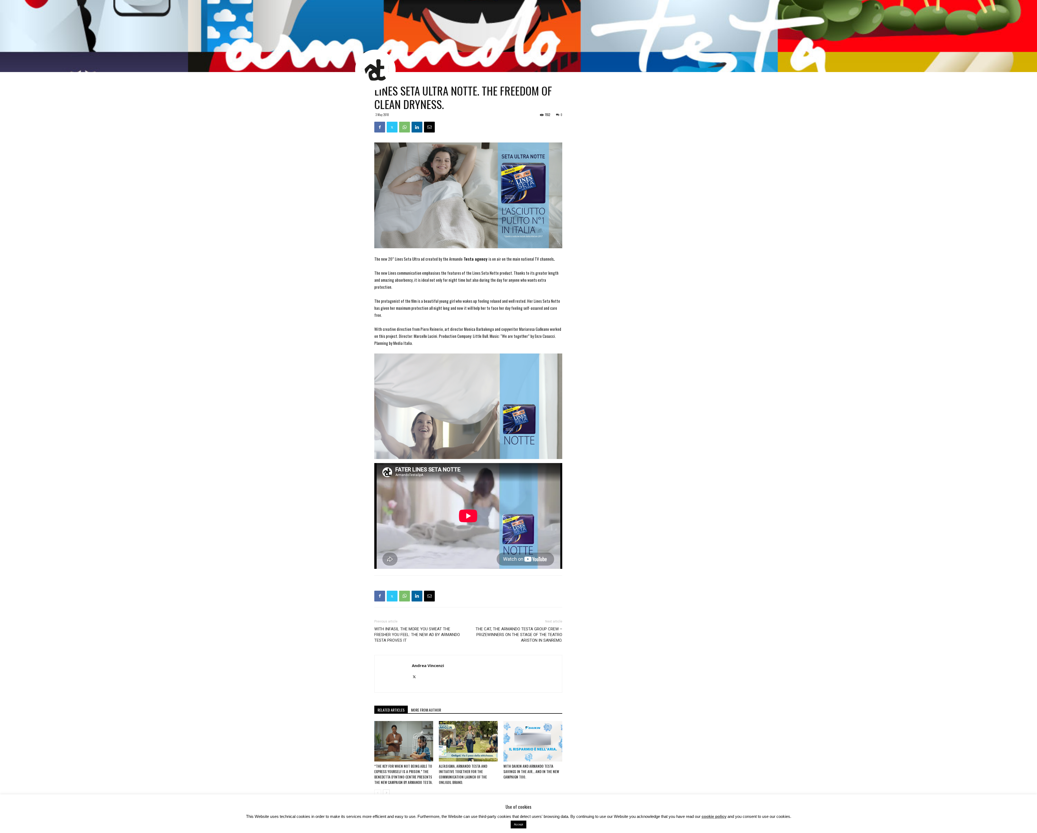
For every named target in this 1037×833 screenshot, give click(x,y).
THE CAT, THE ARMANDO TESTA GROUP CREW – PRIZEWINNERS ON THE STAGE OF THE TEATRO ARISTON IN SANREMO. (519, 635)
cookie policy (714, 816)
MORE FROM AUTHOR (426, 710)
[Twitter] (416, 677)
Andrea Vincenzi (428, 665)
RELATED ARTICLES (391, 710)
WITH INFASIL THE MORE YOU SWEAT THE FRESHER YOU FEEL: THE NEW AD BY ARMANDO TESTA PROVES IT (417, 635)
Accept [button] (518, 824)
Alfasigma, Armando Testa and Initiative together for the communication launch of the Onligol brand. (463, 774)
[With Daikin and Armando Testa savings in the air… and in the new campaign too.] (532, 741)
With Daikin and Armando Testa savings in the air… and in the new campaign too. (531, 771)
